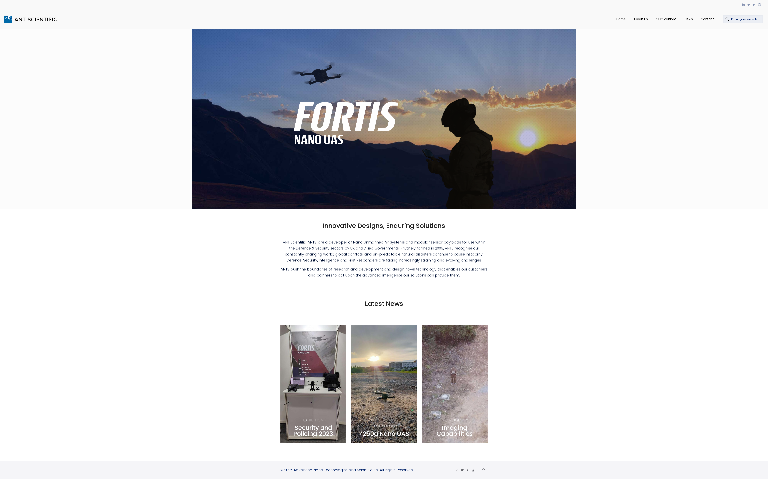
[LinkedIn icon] (743, 5)
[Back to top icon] (483, 469)
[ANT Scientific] (32, 19)
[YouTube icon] (754, 5)
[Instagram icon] (759, 5)
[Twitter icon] (749, 5)
